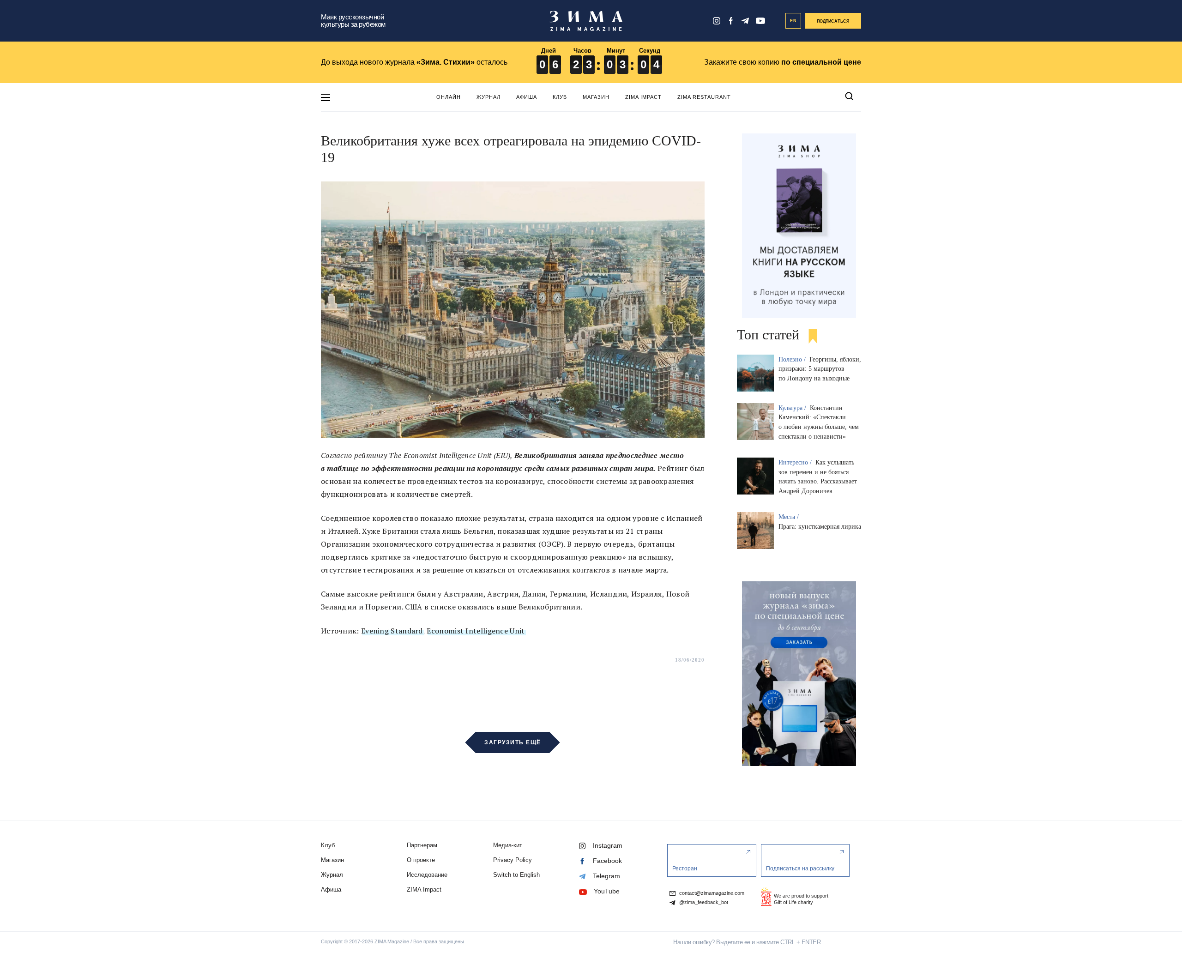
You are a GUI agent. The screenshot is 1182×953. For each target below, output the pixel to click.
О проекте (421, 859)
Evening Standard (392, 631)
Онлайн (448, 97)
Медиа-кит (507, 845)
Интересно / (796, 462)
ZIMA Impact (643, 97)
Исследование (427, 874)
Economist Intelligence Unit (476, 631)
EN (793, 20)
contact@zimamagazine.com (711, 893)
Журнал (488, 97)
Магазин (596, 97)
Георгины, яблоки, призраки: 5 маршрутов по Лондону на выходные (819, 369)
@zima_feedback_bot (703, 902)
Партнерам (422, 845)
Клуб (560, 97)
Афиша (526, 97)
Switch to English (516, 874)
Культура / (793, 407)
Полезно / (793, 359)
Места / (789, 516)
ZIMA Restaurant (704, 97)
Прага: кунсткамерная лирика (819, 526)
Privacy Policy (512, 859)
